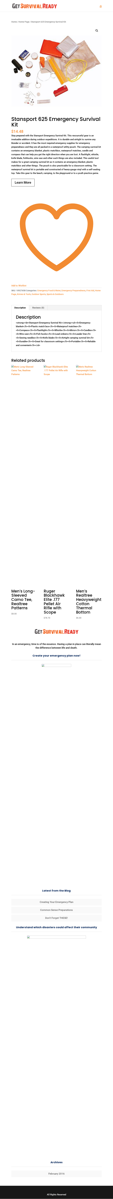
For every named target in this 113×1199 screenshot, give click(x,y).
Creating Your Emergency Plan (56, 902)
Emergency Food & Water (49, 290)
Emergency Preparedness (73, 290)
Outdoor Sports (39, 294)
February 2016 (56, 1173)
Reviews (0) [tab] (38, 307)
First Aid (90, 290)
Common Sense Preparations (56, 909)
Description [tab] (20, 307)
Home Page (24, 22)
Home (14, 22)
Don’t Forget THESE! (56, 917)
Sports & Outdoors (55, 294)
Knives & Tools (24, 294)
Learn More (23, 182)
